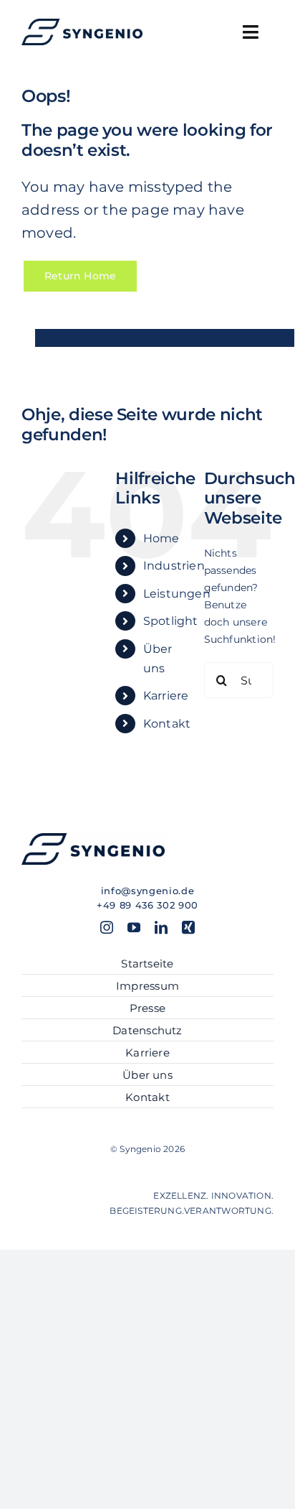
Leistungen (177, 593)
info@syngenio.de (147, 890)
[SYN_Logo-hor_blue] (81, 23)
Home (161, 538)
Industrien (174, 565)
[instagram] (106, 927)
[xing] (188, 927)
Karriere (166, 695)
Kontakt (166, 723)
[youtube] (133, 927)
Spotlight (170, 621)
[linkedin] (161, 927)
